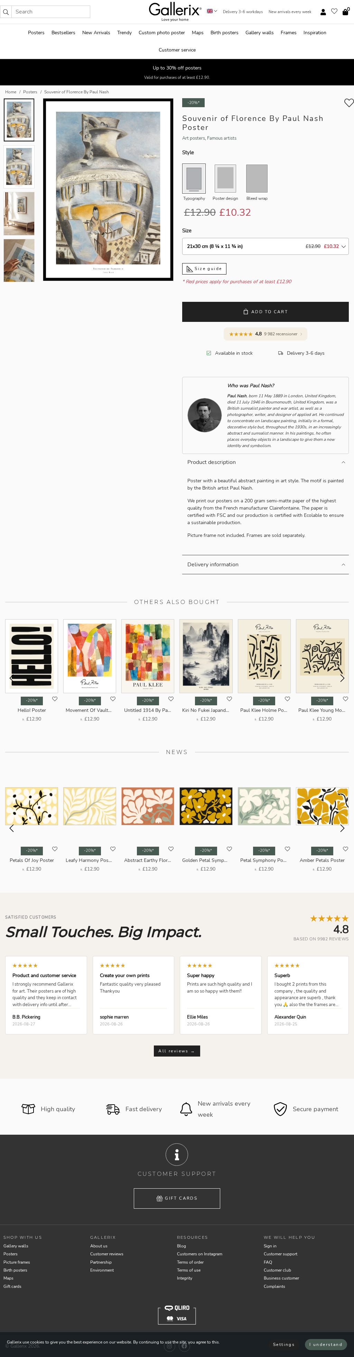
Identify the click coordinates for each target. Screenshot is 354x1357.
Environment (102, 1270)
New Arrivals (96, 32)
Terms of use (189, 1270)
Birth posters (225, 32)
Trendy (124, 32)
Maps (198, 32)
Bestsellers (63, 32)
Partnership (101, 1262)
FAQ (268, 1262)
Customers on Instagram (199, 1254)
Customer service (177, 50)
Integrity (184, 1278)
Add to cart (269, 312)
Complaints (274, 1286)
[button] (5, 12)
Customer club (277, 1270)
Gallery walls (259, 32)
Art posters (193, 138)
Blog (181, 1246)
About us (99, 1246)
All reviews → (176, 1051)
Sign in (270, 1246)
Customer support (280, 1254)
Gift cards (181, 1198)
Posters (36, 32)
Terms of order (190, 1262)
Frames (289, 32)
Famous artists (221, 138)
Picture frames (16, 1262)
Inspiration (315, 32)
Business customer (281, 1278)
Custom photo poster (162, 32)
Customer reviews (106, 1254)
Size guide (207, 268)
